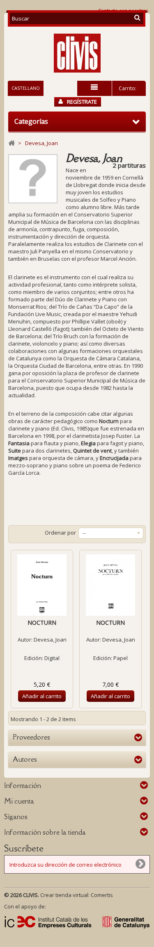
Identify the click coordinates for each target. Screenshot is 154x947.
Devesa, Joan (50, 639)
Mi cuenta (19, 801)
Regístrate (82, 101)
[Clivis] (77, 53)
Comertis (102, 895)
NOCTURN (42, 622)
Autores (25, 759)
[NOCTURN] (42, 585)
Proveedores (31, 737)
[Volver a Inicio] (11, 143)
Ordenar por (60, 532)
